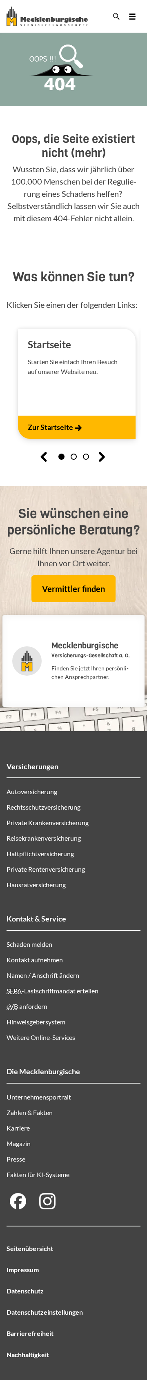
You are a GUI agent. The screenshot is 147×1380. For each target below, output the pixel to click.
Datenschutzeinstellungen (45, 1312)
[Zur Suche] (116, 16)
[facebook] (18, 1201)
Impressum (23, 1269)
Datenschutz (25, 1291)
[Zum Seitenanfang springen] (128, 1348)
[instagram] (47, 1201)
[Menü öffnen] (132, 16)
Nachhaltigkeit (28, 1354)
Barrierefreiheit (30, 1333)
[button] (61, 457)
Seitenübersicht (30, 1248)
